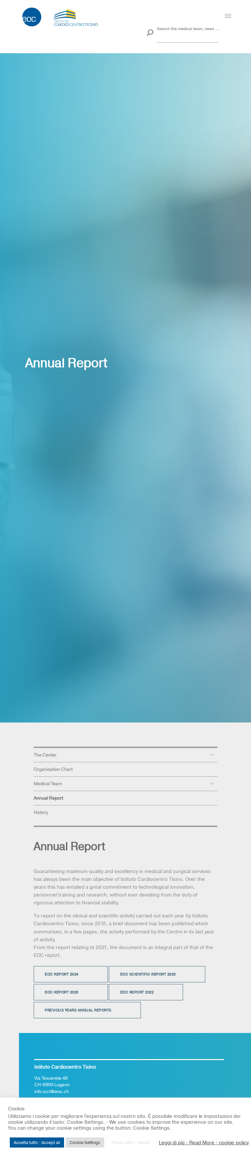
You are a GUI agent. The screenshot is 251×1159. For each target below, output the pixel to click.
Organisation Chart (53, 769)
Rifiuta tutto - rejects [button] (130, 1142)
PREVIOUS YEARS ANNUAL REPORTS (78, 1010)
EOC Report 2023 (61, 992)
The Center (45, 755)
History (41, 812)
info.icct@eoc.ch (51, 1091)
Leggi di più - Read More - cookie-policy (204, 1143)
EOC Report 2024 (61, 974)
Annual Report (48, 798)
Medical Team (48, 783)
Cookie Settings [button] (85, 1142)
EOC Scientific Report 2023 (148, 974)
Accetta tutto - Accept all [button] (37, 1142)
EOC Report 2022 (137, 992)
